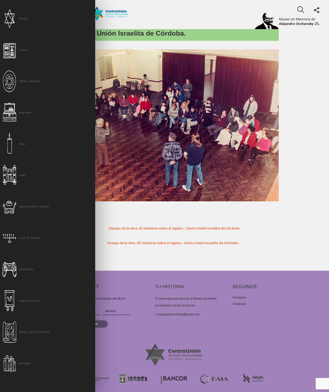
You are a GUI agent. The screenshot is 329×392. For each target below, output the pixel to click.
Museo (23, 18)
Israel (22, 175)
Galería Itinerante (29, 300)
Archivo (23, 50)
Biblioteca (25, 363)
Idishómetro (26, 269)
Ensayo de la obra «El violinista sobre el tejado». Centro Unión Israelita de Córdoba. (174, 228)
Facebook (239, 304)
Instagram (239, 297)
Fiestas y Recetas (29, 81)
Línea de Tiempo (29, 238)
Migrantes (25, 112)
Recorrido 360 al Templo (34, 206)
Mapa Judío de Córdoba (34, 332)
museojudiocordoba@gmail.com (178, 314)
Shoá (22, 144)
